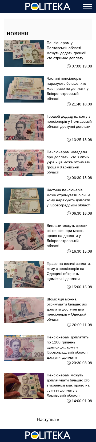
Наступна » (48, 419)
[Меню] (87, 6)
